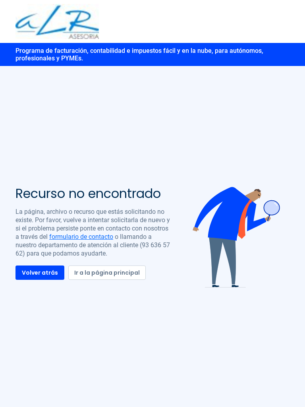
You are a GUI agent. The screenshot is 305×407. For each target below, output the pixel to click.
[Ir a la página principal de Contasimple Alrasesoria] (57, 21)
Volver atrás (40, 273)
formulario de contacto (81, 236)
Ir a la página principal (107, 273)
